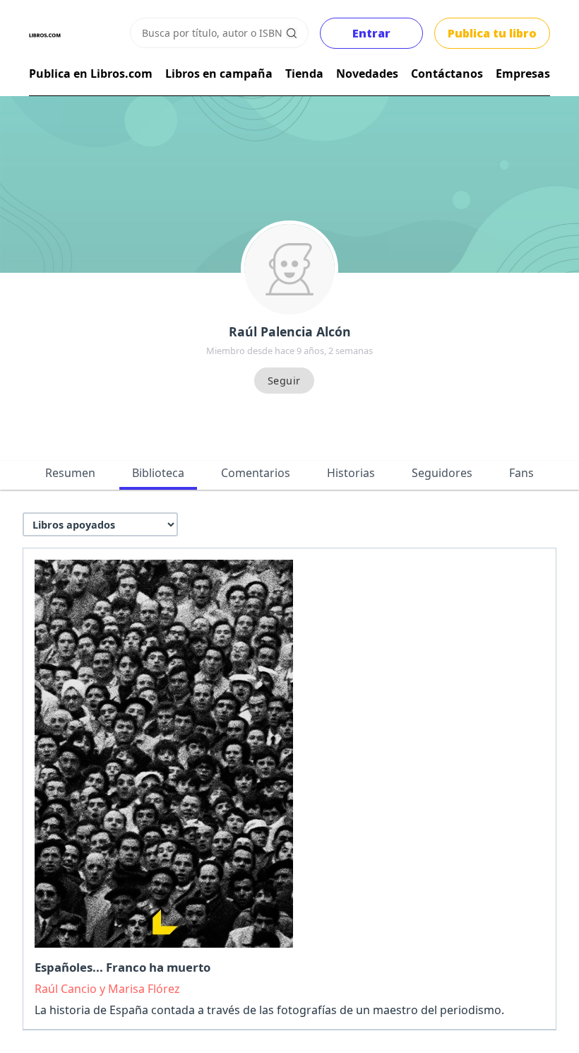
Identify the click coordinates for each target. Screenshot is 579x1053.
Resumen (70, 473)
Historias (351, 473)
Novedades (367, 73)
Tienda (304, 73)
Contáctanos (447, 73)
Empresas (523, 73)
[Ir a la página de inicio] (45, 35)
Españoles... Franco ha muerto (122, 967)
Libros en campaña (219, 73)
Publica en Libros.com (91, 73)
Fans (521, 473)
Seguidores (442, 473)
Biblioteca (158, 473)
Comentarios (255, 473)
